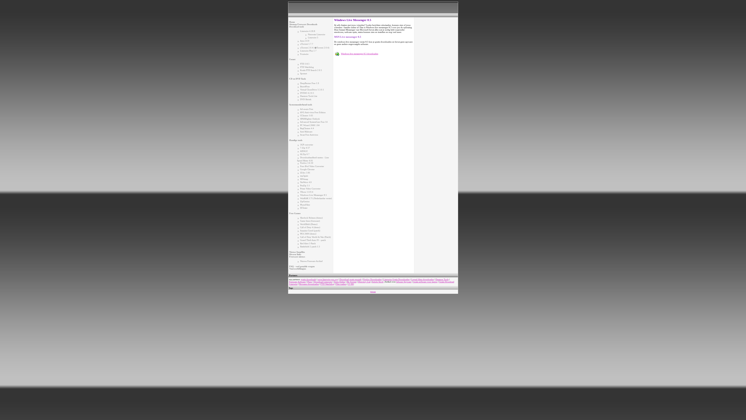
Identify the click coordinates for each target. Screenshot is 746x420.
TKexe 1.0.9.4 (306, 192)
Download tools (296, 26)
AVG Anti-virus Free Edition (313, 112)
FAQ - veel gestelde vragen (302, 266)
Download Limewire (323, 282)
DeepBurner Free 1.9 (309, 83)
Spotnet (303, 73)
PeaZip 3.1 (305, 185)
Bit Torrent (351, 282)
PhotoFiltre (305, 205)
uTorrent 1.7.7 (306, 44)
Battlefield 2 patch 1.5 (310, 246)
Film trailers (341, 284)
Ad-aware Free (306, 109)
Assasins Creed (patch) (310, 230)
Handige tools (295, 140)
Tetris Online (339, 282)
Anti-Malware (306, 131)
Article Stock (377, 282)
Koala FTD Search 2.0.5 (311, 70)
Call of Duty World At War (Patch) (315, 237)
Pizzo (309, 282)
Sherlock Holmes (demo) (311, 218)
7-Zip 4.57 (305, 148)
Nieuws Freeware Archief (311, 261)
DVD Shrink (305, 99)
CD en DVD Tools (297, 79)
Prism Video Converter (310, 188)
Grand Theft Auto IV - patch (313, 240)
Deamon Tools (442, 279)
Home (292, 22)
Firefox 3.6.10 (306, 163)
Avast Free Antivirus (309, 135)
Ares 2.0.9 (304, 41)
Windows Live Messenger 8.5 (313, 195)
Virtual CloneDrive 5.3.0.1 (312, 89)
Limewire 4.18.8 (307, 31)
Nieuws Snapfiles (297, 252)
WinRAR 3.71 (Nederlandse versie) (316, 198)
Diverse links (295, 254)
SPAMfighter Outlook (310, 119)
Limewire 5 (313, 37)
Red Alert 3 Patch (308, 243)
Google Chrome (307, 169)
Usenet (292, 59)
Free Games (295, 213)
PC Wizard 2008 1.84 (310, 125)
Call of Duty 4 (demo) (310, 227)
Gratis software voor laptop (425, 282)
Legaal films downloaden (422, 279)
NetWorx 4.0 (306, 182)
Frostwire (304, 54)
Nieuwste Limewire (316, 34)
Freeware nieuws (297, 257)
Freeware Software (297, 282)
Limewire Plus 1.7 (308, 51)
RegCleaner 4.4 (307, 128)
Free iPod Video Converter (312, 166)
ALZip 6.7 (304, 154)
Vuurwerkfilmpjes (297, 269)
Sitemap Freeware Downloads (303, 24)
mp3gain (304, 176)
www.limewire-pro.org (328, 279)
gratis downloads (308, 279)
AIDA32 (304, 151)
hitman (373, 292)
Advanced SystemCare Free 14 (314, 122)
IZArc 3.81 (305, 173)
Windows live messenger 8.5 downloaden (359, 53)
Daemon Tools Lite (308, 96)
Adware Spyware (403, 282)
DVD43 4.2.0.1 (307, 93)
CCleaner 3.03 (306, 115)
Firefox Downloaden (372, 279)
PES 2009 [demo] (308, 234)
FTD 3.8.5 (304, 64)
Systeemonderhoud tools (300, 104)
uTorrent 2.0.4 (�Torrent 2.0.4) (314, 47)
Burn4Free (305, 86)
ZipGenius (304, 201)
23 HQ (351, 284)
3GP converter (306, 145)
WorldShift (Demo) (308, 224)
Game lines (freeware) (310, 221)
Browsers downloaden (309, 284)
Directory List (364, 282)
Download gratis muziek (351, 279)
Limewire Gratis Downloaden (396, 279)
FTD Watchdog (307, 67)
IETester (304, 208)
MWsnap (304, 179)
